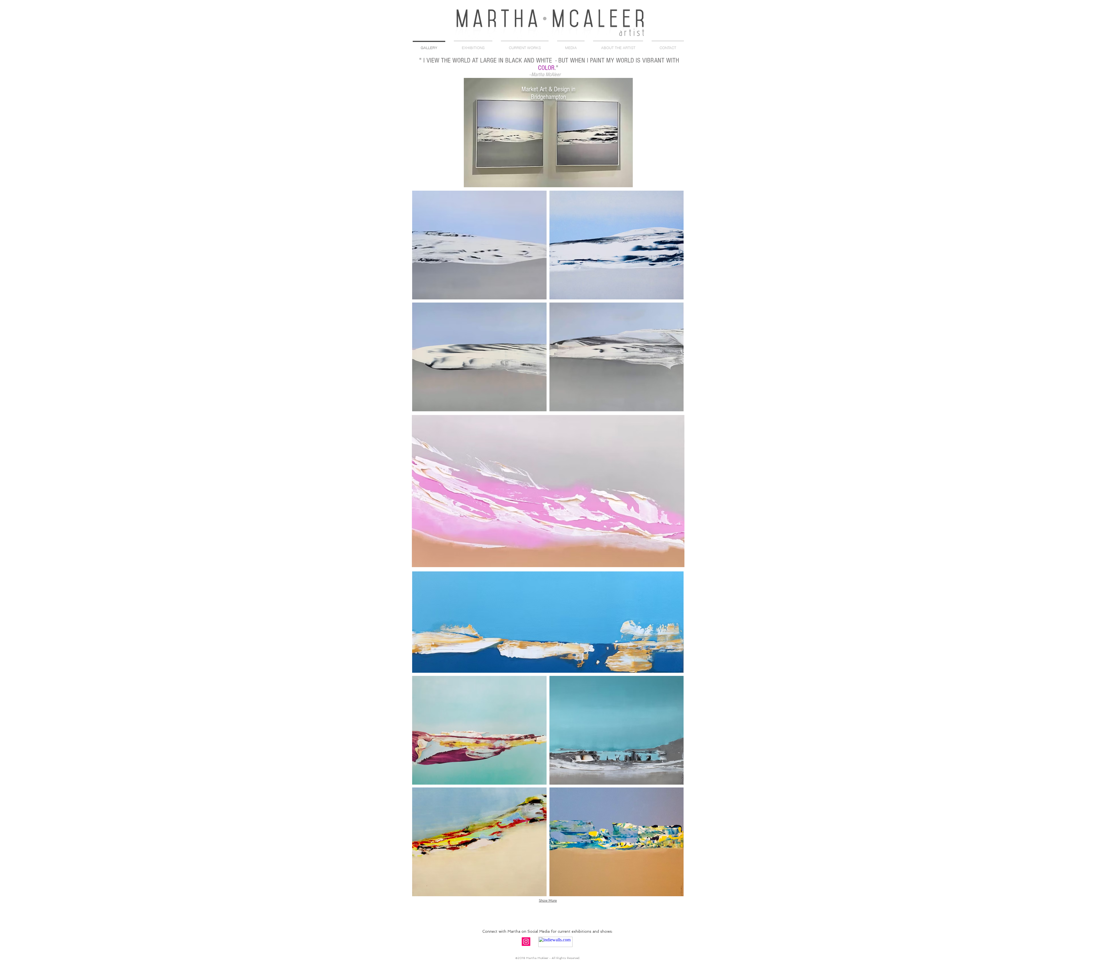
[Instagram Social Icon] (526, 941)
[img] (548, 132)
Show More (548, 900)
